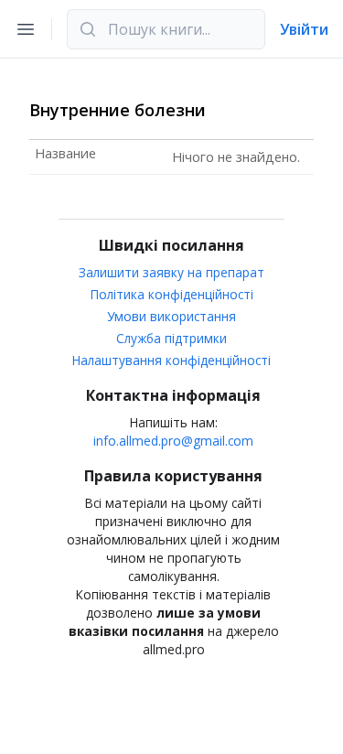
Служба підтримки (171, 338)
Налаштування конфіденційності (171, 360)
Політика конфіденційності (172, 294)
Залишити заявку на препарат (171, 272)
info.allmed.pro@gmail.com (173, 440)
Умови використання (171, 316)
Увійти (304, 29)
